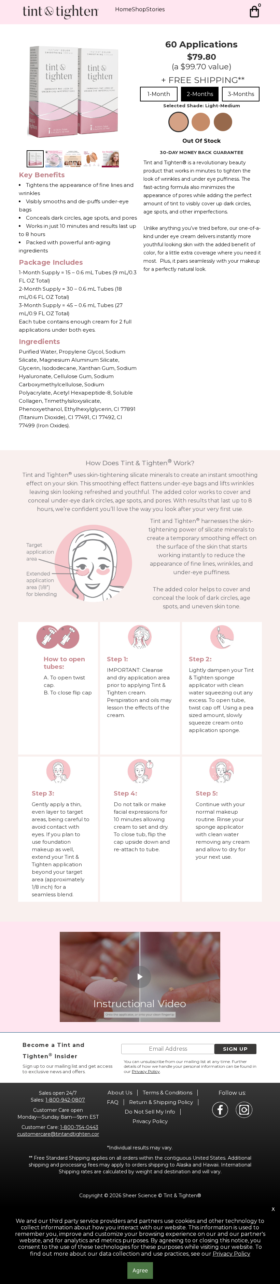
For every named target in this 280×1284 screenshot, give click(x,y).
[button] (235, 1049)
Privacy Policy (146, 1071)
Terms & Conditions (167, 1092)
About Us (120, 1092)
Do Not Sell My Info (150, 1111)
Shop (139, 9)
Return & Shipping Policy (161, 1102)
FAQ (112, 1102)
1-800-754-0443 (79, 1127)
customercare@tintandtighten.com (59, 1134)
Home (123, 9)
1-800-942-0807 (65, 1100)
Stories (155, 9)
